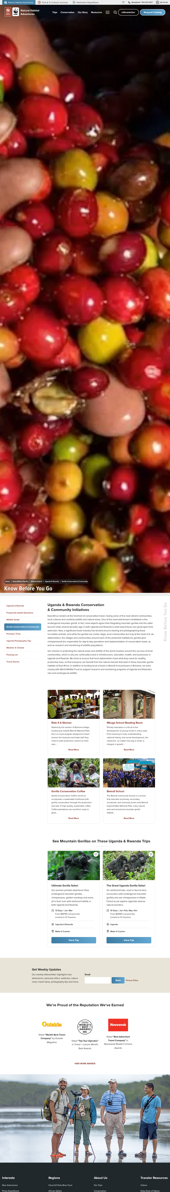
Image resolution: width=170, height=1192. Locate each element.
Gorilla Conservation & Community (75, 581)
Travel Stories (13, 661)
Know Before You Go (20, 581)
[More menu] (107, 12)
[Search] (115, 12)
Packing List (12, 654)
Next (118, 980)
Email (87, 974)
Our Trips (98, 1185)
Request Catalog (153, 12)
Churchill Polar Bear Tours (60, 1185)
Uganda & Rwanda (52, 581)
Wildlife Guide (13, 619)
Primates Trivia (13, 633)
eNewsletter (128, 12)
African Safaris (36, 581)
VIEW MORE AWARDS (85, 1063)
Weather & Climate (15, 647)
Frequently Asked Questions (19, 612)
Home (7, 581)
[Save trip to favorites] (56, 587)
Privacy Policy (132, 980)
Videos (144, 1185)
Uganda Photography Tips (18, 640)
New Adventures (10, 1185)
